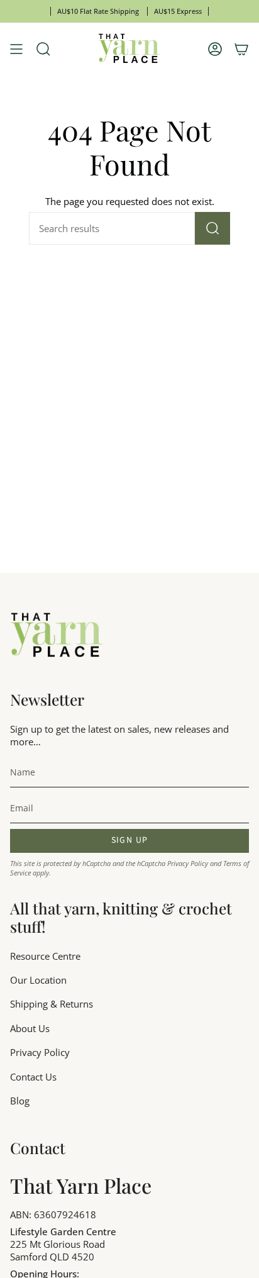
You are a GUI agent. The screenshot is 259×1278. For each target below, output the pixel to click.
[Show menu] (16, 49)
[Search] (212, 228)
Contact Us (33, 1076)
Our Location (38, 980)
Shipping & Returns (51, 1003)
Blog (20, 1100)
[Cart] (241, 49)
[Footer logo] (57, 636)
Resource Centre (45, 956)
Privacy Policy (187, 863)
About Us (30, 1028)
